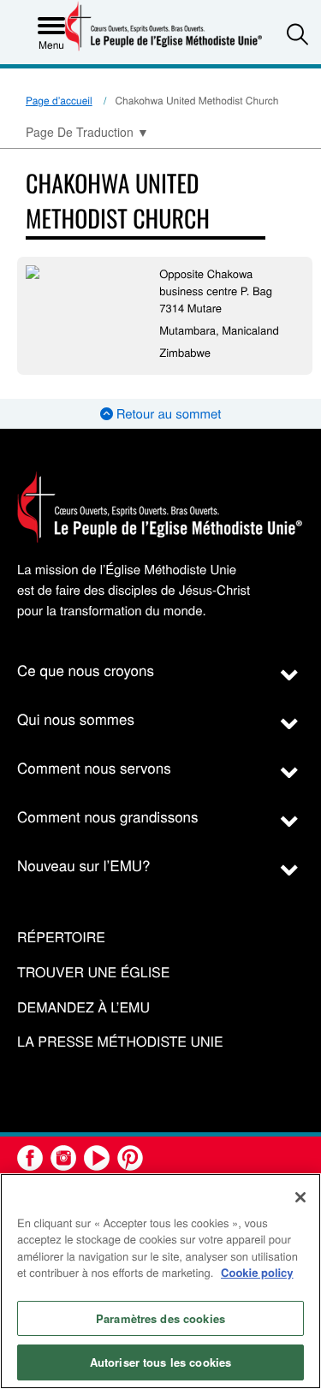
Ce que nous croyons (85, 669)
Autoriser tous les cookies (160, 1362)
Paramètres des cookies (160, 1318)
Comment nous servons (94, 767)
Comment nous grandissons (108, 816)
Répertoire (61, 938)
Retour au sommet (167, 414)
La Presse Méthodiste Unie (120, 1042)
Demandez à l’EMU (83, 1008)
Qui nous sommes (75, 718)
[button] (297, 33)
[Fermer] (300, 1197)
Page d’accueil (59, 100)
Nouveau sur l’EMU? (84, 865)
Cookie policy (257, 1272)
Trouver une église (93, 973)
